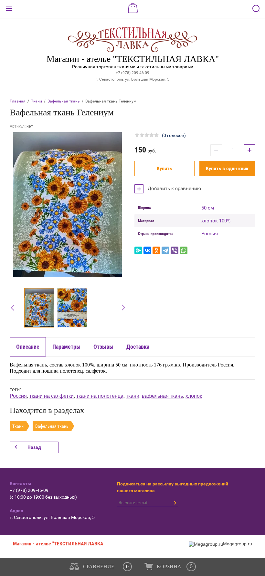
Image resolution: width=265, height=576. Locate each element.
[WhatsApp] (183, 250)
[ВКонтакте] (147, 250)
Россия (18, 396)
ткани (132, 396)
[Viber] (174, 250)
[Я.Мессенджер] (138, 250)
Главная (18, 101)
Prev (14, 307)
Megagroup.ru (237, 543)
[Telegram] (165, 250)
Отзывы (103, 346)
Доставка (137, 346)
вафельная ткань (162, 396)
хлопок (194, 396)
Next (120, 307)
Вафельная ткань (64, 101)
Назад (34, 447)
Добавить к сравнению (173, 188)
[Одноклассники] (156, 250)
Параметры (66, 346)
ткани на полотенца (99, 396)
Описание (27, 346)
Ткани (36, 101)
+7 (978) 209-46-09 (132, 73)
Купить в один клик (227, 168)
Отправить (175, 503)
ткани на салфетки (51, 396)
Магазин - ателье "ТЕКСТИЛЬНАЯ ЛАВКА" (133, 59)
